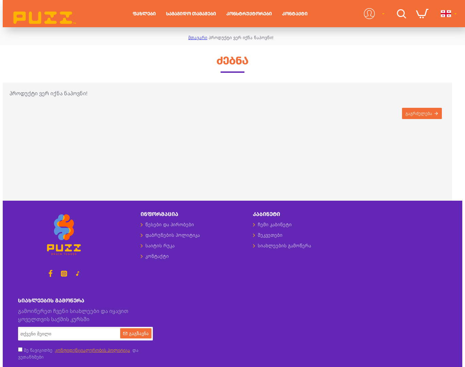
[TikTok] (78, 273)
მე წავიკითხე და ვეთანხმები (78, 354)
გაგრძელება (418, 113)
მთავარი (197, 37)
